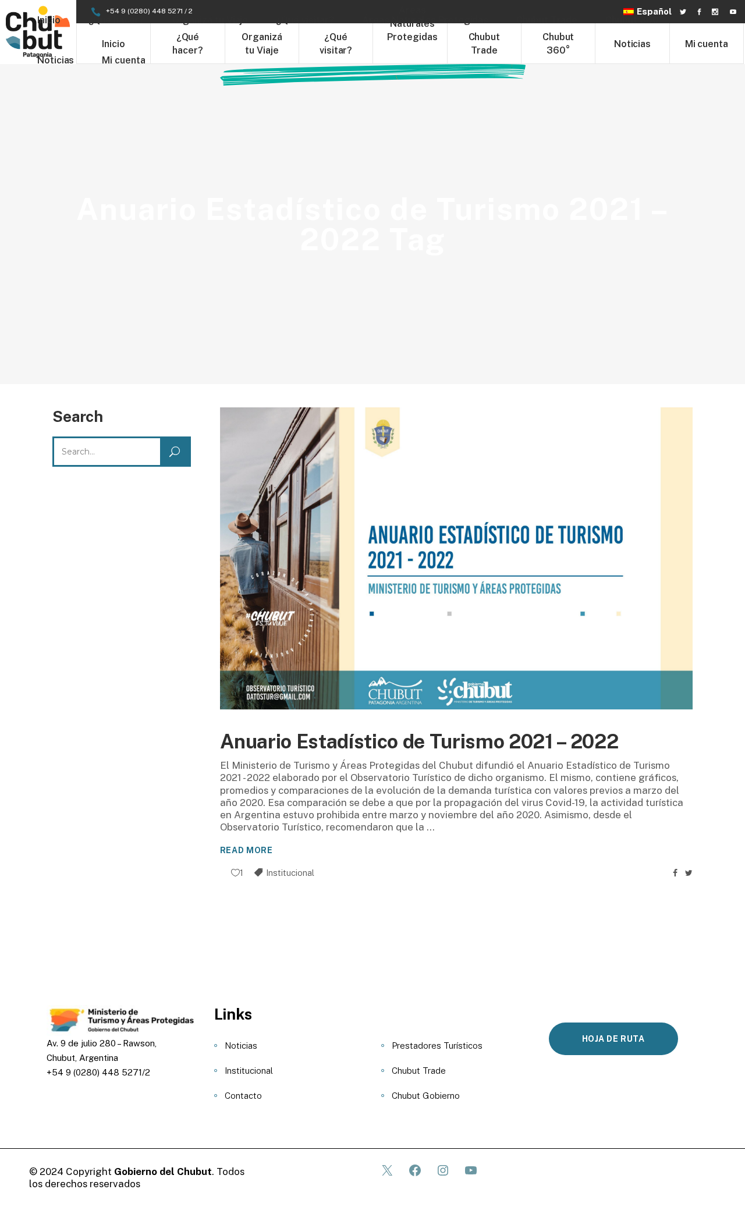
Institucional (290, 873)
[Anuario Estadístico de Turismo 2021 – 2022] (456, 558)
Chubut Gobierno (426, 1095)
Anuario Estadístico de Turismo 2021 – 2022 (419, 741)
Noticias (241, 1045)
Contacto (243, 1095)
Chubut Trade (419, 1070)
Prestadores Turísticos (437, 1045)
